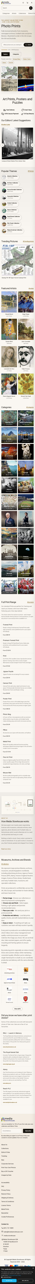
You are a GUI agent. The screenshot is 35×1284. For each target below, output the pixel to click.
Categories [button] (6, 13)
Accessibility (5, 1182)
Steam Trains (27, 59)
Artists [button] (14, 13)
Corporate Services (7, 1164)
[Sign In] (32, 3)
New (2, 1160)
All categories (30, 407)
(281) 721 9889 (8, 1228)
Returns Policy (5, 1194)
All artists (31, 288)
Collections (22, 13)
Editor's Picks (5, 1152)
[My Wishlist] (23, 3)
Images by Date (6, 1175)
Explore (5, 54)
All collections (5, 864)
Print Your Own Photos (8, 1167)
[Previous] (2, 145)
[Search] (31, 8)
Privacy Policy (5, 1190)
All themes (31, 171)
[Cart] (27, 3)
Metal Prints (5, 1209)
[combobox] (15, 8)
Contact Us (4, 1224)
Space (4, 62)
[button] (17, 1277)
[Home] (7, 2)
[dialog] (17, 1275)
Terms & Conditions (7, 1201)
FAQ (2, 1186)
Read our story (6, 849)
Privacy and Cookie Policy (14, 1275)
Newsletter (4, 1213)
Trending (4, 1156)
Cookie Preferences (7, 1217)
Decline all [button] (25, 1280)
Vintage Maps (16, 59)
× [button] (33, 1268)
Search (29, 44)
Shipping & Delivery (7, 1198)
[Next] (32, 145)
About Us (4, 1145)
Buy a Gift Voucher (7, 1171)
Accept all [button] (9, 1280)
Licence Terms (6, 1205)
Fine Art (11, 62)
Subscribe (28, 1131)
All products (30, 602)
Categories (16, 54)
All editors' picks (5, 124)
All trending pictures (28, 241)
